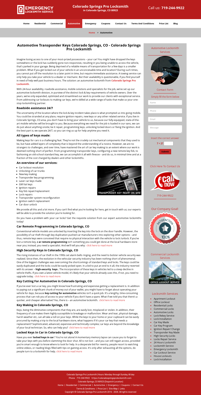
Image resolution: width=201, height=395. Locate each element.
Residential (40, 23)
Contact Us (120, 23)
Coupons (105, 23)
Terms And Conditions (142, 23)
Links (122, 388)
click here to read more (99, 245)
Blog (175, 23)
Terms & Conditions (85, 388)
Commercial (57, 23)
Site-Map (113, 388)
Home (26, 23)
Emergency (90, 23)
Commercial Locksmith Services (165, 256)
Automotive (74, 23)
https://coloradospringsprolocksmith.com (111, 378)
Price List (163, 23)
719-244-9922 (172, 7)
